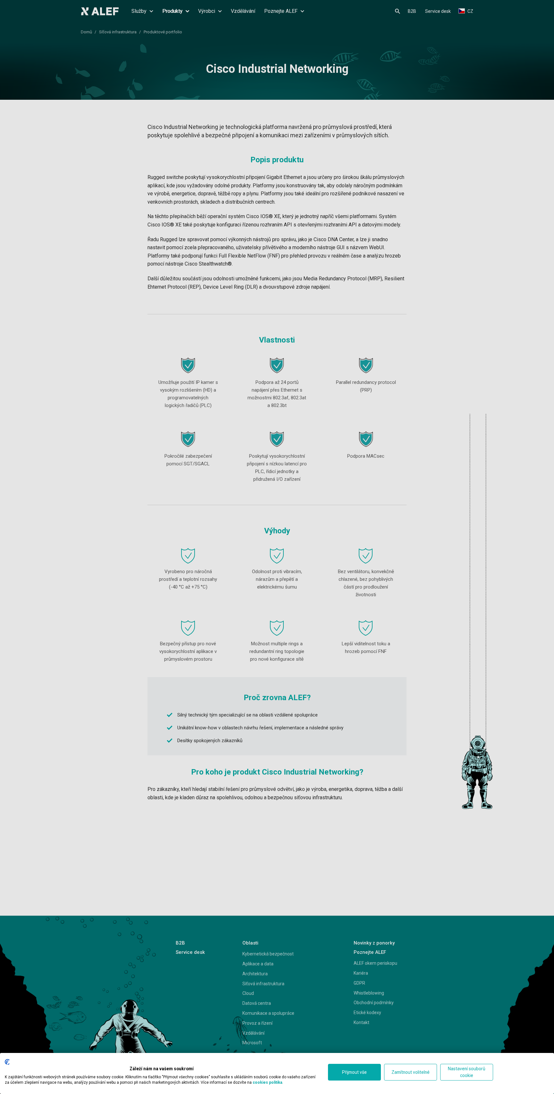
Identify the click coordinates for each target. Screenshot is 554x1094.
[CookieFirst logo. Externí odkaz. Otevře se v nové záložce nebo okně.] (7, 1062)
